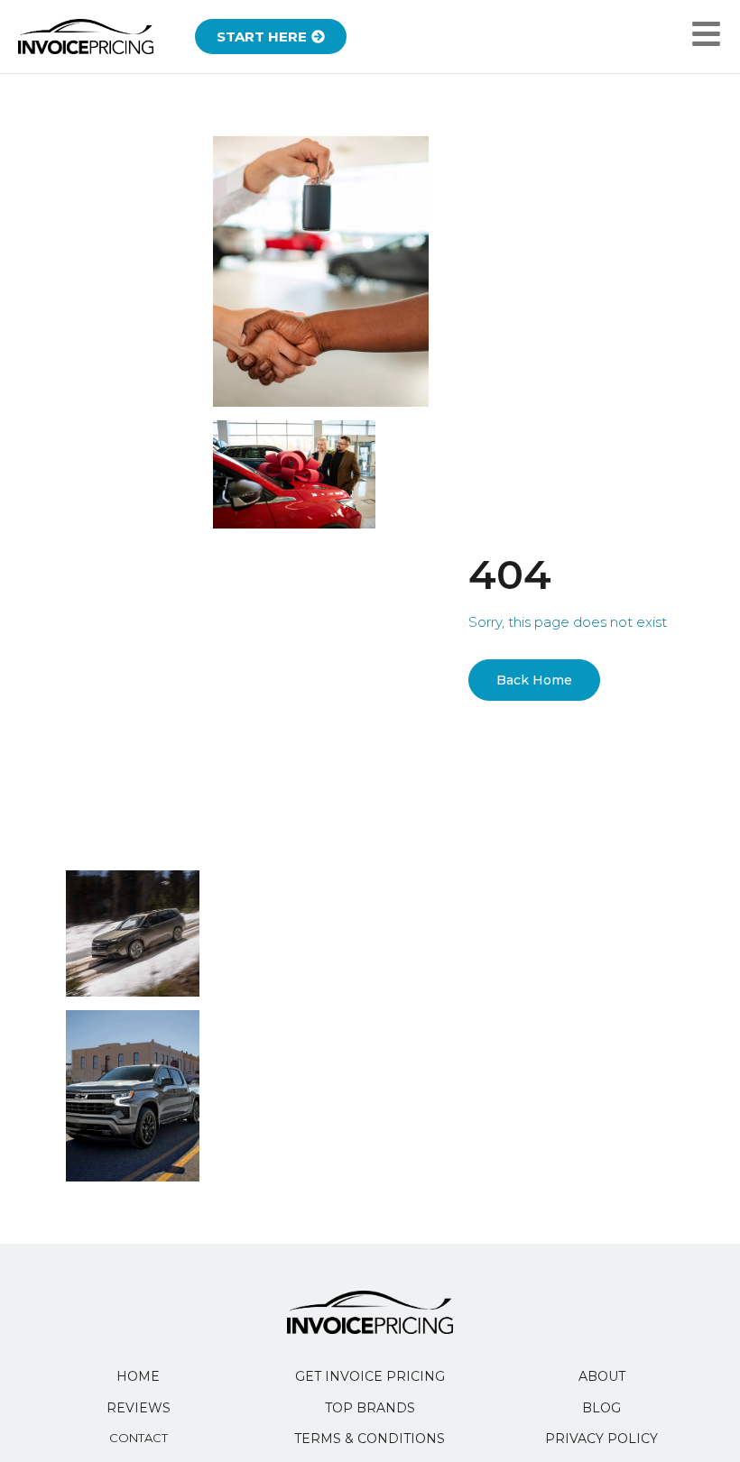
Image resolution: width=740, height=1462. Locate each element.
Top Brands (370, 1408)
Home (138, 1376)
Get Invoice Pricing (370, 1376)
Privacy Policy (601, 1438)
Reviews (138, 1408)
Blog (601, 1408)
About (601, 1376)
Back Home (534, 680)
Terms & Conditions (369, 1438)
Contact (138, 1437)
